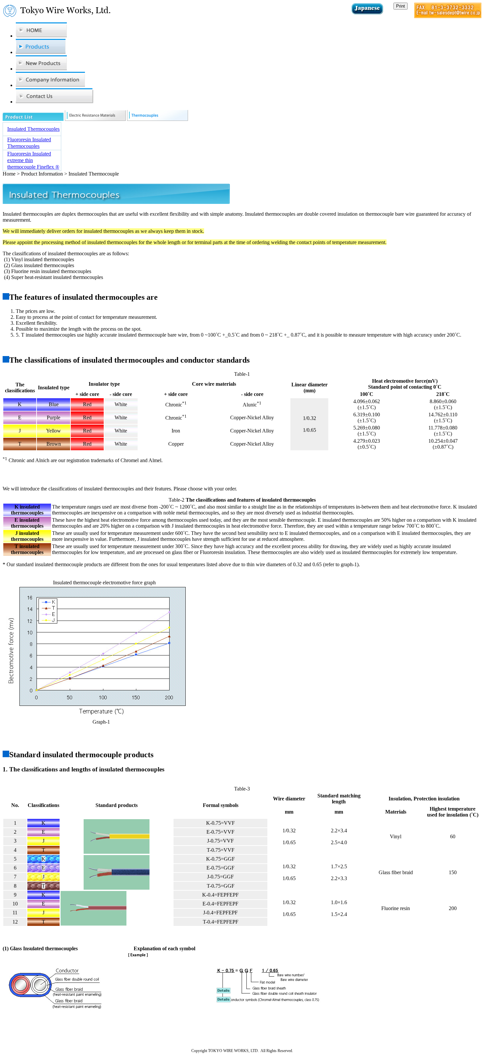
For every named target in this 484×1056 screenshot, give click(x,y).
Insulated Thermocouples (33, 129)
